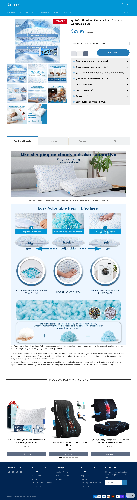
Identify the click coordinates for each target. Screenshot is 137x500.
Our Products (13, 12)
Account (127, 12)
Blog (56, 12)
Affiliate (59, 479)
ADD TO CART (113, 53)
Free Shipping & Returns (42, 483)
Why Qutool (31, 12)
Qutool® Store (17, 496)
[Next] (127, 427)
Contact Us (36, 486)
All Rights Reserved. (29, 496)
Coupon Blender (62, 476)
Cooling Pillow (62, 472)
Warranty (45, 12)
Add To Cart (27, 454)
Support (66, 12)
